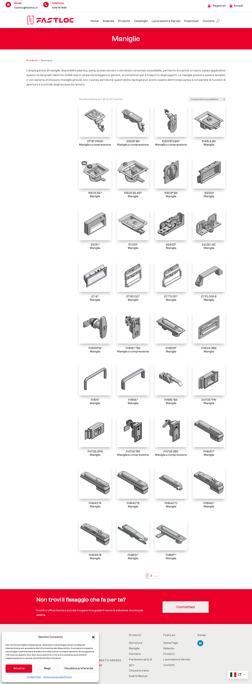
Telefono (58, 3)
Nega (47, 668)
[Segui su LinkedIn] (200, 643)
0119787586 (59, 7)
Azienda (108, 21)
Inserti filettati (138, 676)
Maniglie (134, 648)
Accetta (18, 668)
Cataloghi (141, 21)
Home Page (170, 643)
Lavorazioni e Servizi (166, 21)
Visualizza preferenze (78, 668)
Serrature (135, 643)
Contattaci (185, 607)
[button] (93, 637)
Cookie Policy (34, 677)
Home (95, 21)
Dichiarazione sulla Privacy (57, 677)
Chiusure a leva (139, 670)
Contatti (208, 21)
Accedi (238, 5)
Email (17, 3)
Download (191, 21)
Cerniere (135, 654)
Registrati (219, 5)
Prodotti (124, 21)
